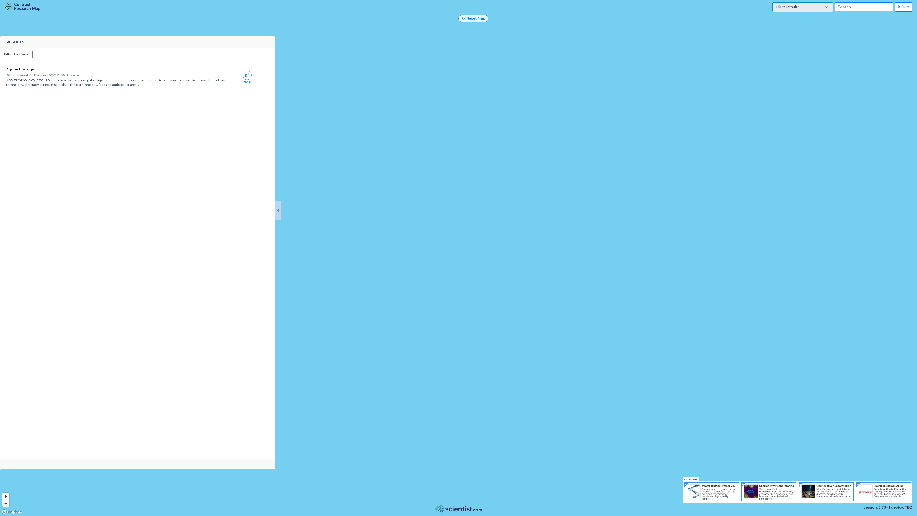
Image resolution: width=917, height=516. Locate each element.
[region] (458, 258)
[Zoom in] (5, 496)
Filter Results (787, 7)
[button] (802, 7)
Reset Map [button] (475, 18)
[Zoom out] (5, 503)
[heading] (22, 6)
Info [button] (902, 7)
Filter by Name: (17, 54)
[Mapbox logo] (11, 512)
